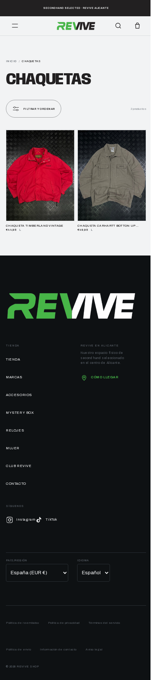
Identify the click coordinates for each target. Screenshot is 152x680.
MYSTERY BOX (20, 409)
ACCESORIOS (19, 391)
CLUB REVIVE (19, 462)
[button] (137, 26)
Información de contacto (58, 645)
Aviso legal (94, 645)
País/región (16, 556)
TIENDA (13, 356)
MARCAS (14, 373)
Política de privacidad (64, 619)
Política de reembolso (22, 619)
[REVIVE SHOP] (71, 302)
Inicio (11, 61)
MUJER (13, 444)
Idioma (83, 556)
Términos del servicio (104, 619)
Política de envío (18, 645)
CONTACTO (16, 480)
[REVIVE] (76, 26)
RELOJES (15, 427)
